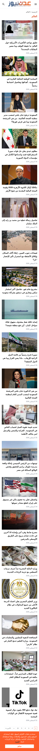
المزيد (17, 742)
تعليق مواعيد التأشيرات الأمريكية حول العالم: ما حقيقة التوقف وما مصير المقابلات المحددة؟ (21, 45)
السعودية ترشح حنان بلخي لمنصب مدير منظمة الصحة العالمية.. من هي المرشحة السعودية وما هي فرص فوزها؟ (20, 118)
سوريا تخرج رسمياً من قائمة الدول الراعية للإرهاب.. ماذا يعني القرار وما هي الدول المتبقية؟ (20, 358)
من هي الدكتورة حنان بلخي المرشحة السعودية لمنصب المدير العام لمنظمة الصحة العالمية (21, 394)
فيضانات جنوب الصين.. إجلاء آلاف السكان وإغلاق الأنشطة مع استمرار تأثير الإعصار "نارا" (19, 256)
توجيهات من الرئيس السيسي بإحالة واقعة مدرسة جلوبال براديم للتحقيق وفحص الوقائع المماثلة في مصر (19, 466)
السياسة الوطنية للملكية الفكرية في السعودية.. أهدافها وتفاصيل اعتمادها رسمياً (22, 82)
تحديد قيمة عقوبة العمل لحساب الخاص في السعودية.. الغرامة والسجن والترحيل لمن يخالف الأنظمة (20, 430)
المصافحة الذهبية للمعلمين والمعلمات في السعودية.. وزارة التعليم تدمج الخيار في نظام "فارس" (19, 640)
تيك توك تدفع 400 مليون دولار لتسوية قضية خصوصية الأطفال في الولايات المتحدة (21, 713)
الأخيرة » (8, 728)
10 (18, 728)
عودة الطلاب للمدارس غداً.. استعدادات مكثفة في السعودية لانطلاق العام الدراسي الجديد (20, 677)
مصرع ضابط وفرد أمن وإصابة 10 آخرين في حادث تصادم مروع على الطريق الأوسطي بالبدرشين (20, 535)
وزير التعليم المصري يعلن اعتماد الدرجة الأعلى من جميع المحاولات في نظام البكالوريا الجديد (20, 604)
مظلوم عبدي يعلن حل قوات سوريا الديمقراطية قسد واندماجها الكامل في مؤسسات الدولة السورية (21, 154)
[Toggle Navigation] (36, 4)
